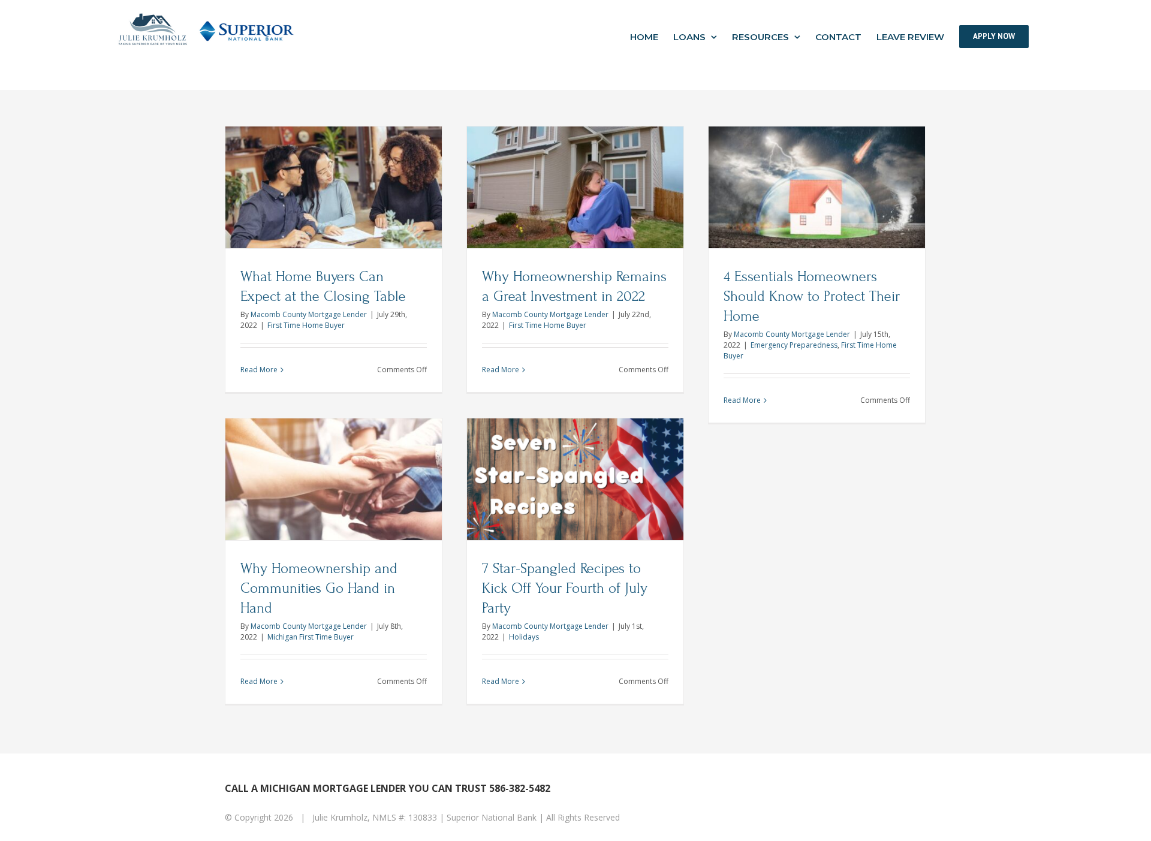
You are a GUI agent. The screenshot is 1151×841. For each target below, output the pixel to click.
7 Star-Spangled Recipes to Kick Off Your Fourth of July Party (564, 588)
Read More (259, 369)
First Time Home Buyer (306, 325)
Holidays (524, 637)
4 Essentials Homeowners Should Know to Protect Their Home (812, 296)
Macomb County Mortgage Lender (309, 314)
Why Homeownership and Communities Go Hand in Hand (318, 588)
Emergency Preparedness (794, 345)
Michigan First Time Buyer (310, 637)
